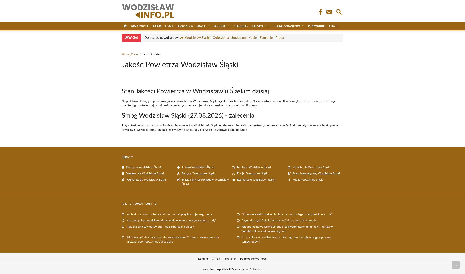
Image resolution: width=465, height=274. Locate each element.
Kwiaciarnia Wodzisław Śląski (311, 167)
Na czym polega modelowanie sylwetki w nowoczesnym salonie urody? (171, 220)
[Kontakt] (328, 11)
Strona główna (130, 54)
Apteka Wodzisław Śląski (198, 167)
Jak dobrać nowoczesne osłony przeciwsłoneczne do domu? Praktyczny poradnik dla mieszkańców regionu (287, 229)
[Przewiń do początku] (456, 265)
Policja (156, 26)
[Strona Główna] (125, 26)
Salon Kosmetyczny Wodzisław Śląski (316, 173)
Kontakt (203, 258)
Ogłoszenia (185, 26)
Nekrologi (241, 26)
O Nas (216, 258)
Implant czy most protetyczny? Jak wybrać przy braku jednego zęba (169, 214)
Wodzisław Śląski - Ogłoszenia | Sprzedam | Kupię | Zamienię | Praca (234, 37)
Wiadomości (139, 26)
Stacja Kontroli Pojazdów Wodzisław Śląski (205, 181)
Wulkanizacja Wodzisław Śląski (146, 179)
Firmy (169, 26)
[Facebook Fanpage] (319, 11)
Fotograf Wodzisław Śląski (198, 173)
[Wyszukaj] (338, 11)
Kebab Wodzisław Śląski (307, 179)
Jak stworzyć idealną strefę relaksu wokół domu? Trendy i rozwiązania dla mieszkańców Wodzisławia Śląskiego (173, 239)
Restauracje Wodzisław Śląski (256, 179)
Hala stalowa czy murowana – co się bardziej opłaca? (160, 226)
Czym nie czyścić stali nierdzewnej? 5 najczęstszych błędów (279, 220)
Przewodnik (317, 26)
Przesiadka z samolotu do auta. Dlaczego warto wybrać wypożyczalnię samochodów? (286, 239)
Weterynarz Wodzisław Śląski (145, 173)
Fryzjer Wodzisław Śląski (252, 173)
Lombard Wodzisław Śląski (254, 167)
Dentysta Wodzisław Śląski (143, 167)
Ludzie (333, 26)
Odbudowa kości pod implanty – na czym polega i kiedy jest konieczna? (287, 214)
